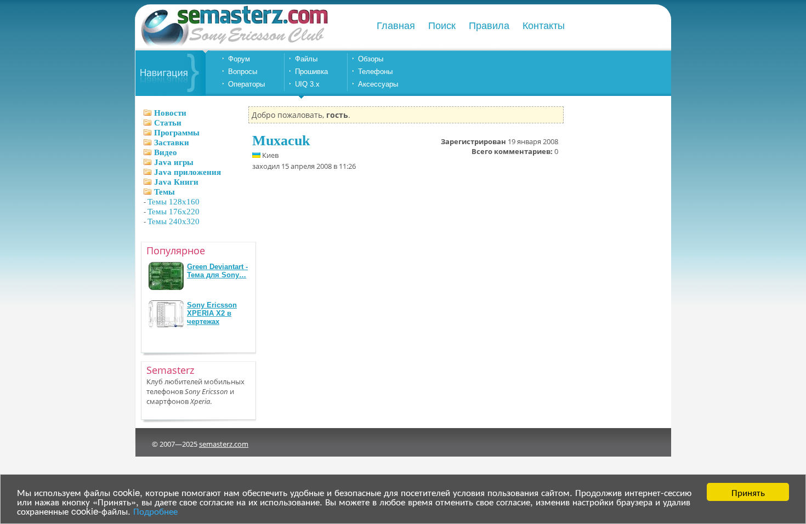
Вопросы (242, 71)
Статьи (167, 122)
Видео (165, 152)
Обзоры (370, 59)
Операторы (246, 84)
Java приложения (187, 172)
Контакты (544, 25)
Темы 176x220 (173, 211)
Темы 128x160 (173, 201)
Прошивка (311, 71)
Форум (239, 59)
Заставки (171, 142)
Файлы (306, 59)
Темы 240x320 (173, 221)
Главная (396, 25)
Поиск (442, 25)
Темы (164, 191)
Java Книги (176, 182)
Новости (170, 113)
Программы (177, 132)
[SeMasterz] (233, 45)
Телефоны (375, 71)
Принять (748, 492)
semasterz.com (223, 444)
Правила (489, 25)
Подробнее (155, 510)
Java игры (174, 162)
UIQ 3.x (307, 84)
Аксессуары (378, 84)
